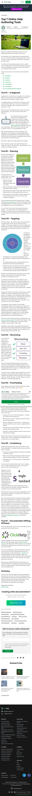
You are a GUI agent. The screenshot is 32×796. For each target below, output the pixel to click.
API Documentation (21, 735)
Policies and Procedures (22, 737)
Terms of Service (15, 785)
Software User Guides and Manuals (22, 722)
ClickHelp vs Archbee (5, 756)
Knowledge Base (20, 724)
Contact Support (4, 775)
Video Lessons (14, 777)
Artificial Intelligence (6, 612)
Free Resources (20, 769)
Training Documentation (22, 728)
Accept (16, 401)
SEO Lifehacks (15, 618)
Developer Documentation (22, 731)
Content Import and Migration (7, 743)
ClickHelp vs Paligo (5, 758)
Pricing (18, 751)
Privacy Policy (17, 404)
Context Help (19, 733)
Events (18, 764)
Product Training (20, 768)
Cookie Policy (10, 404)
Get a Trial (19, 754)
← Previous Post (5, 695)
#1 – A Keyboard (7, 75)
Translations (21, 623)
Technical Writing (17, 28)
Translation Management (6, 738)
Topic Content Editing (5, 725)
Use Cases (20, 719)
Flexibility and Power (5, 723)
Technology (14, 623)
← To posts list (4, 15)
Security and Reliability (6, 736)
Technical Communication (20, 620)
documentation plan (11, 202)
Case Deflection (20, 730)
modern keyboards (15, 125)
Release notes (4, 742)
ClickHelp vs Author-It (5, 760)
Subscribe (7, 651)
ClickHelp (24, 553)
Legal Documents (20, 756)
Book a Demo (19, 752)
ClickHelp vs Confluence (6, 752)
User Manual (13, 775)
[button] (30, 392)
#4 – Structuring (7, 82)
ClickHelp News (5, 614)
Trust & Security (20, 749)
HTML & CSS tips (23, 616)
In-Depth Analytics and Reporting (8, 734)
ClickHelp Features (17, 612)
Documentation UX (5, 616)
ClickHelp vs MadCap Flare (6, 751)
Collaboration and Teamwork (7, 730)
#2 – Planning (6, 77)
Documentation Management (17, 614)
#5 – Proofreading (7, 84)
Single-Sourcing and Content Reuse (7, 727)
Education (14, 616)
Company (23, 404)
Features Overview (5, 721)
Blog (18, 762)
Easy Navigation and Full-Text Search (7, 732)
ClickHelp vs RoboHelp (6, 754)
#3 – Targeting (6, 80)
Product (3, 719)
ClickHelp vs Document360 (7, 749)
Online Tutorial (20, 726)
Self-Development (5, 618)
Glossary (18, 766)
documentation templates (11, 515)
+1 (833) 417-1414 (8, 713)
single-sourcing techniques (7, 320)
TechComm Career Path (7, 620)
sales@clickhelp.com (9, 711)
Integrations (3, 740)
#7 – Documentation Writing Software (12, 88)
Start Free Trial (16, 603)
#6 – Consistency (7, 86)
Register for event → (16, 9)
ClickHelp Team (10, 28)
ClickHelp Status (18, 788)
